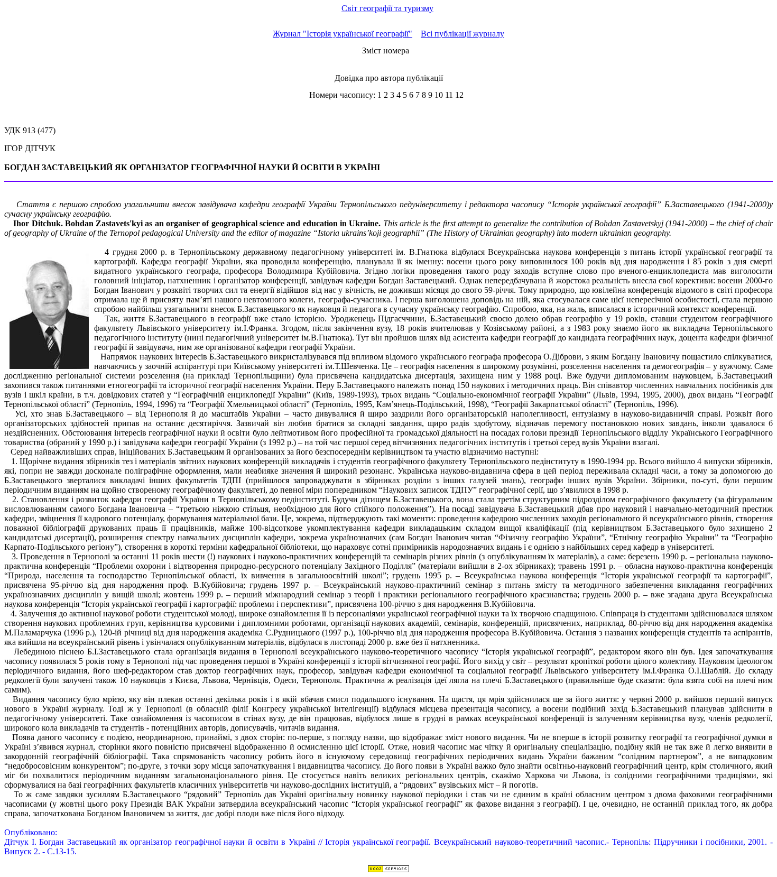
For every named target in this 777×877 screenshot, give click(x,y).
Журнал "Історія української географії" (342, 33)
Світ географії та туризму (387, 8)
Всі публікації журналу (462, 33)
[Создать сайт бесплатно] (388, 869)
